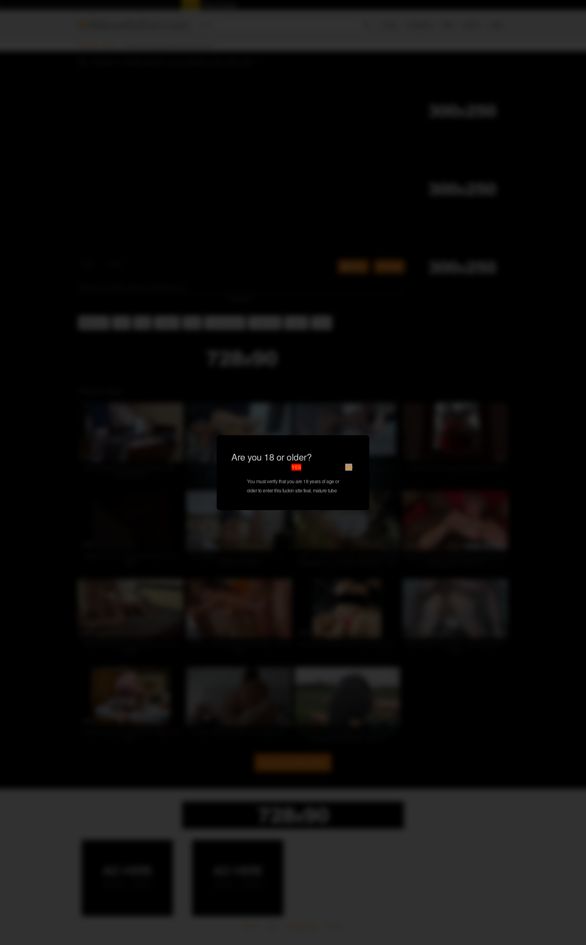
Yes (296, 467)
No (348, 467)
